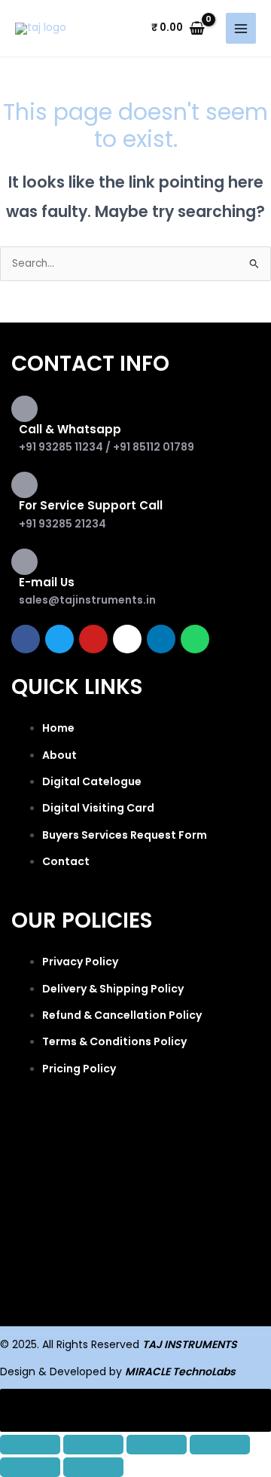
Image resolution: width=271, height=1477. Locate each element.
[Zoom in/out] (30, 1444)
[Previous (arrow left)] (30, 1467)
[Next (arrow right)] (93, 1467)
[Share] (156, 1444)
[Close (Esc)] (220, 1444)
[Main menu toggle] (241, 28)
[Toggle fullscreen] (93, 1444)
